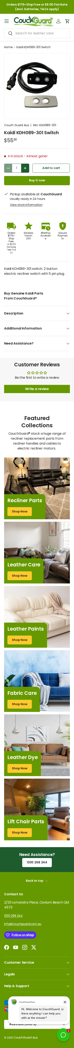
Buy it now (37, 180)
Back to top (35, 881)
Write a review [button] (37, 389)
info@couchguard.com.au (22, 924)
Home (8, 47)
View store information (26, 205)
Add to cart (51, 168)
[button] (67, 21)
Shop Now (19, 511)
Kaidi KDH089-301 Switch (33, 47)
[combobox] (37, 33)
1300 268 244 (37, 862)
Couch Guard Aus (16, 125)
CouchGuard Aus (26, 1037)
